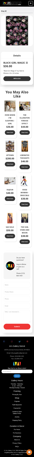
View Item (10, 132)
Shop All (3, 11)
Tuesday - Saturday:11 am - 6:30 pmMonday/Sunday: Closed (17, 385)
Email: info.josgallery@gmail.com (17, 353)
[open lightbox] (17, 31)
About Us (17, 440)
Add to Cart (17, 78)
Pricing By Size (17, 394)
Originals (17, 401)
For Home (17, 429)
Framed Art (17, 408)
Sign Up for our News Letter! (17, 368)
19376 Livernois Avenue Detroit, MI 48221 (17, 350)
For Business (17, 433)
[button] (30, 3)
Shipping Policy (17, 420)
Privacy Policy (17, 443)
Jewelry (17, 417)
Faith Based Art (17, 405)
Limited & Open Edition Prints (17, 412)
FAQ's (17, 446)
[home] (12, 3)
